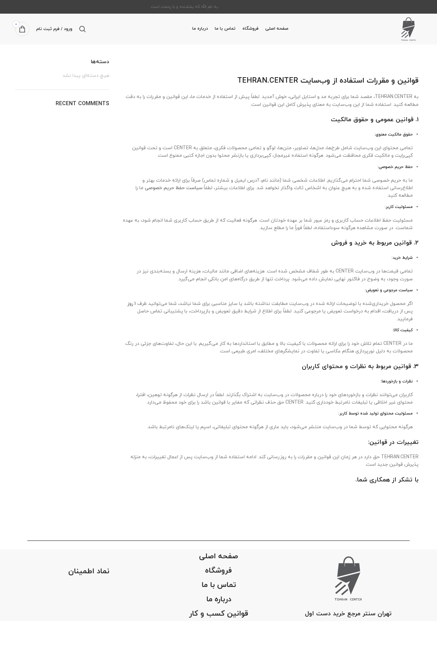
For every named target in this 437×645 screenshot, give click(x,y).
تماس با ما (218, 585)
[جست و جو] (82, 29)
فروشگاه (218, 570)
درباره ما (218, 599)
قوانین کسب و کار (218, 613)
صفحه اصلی (218, 556)
